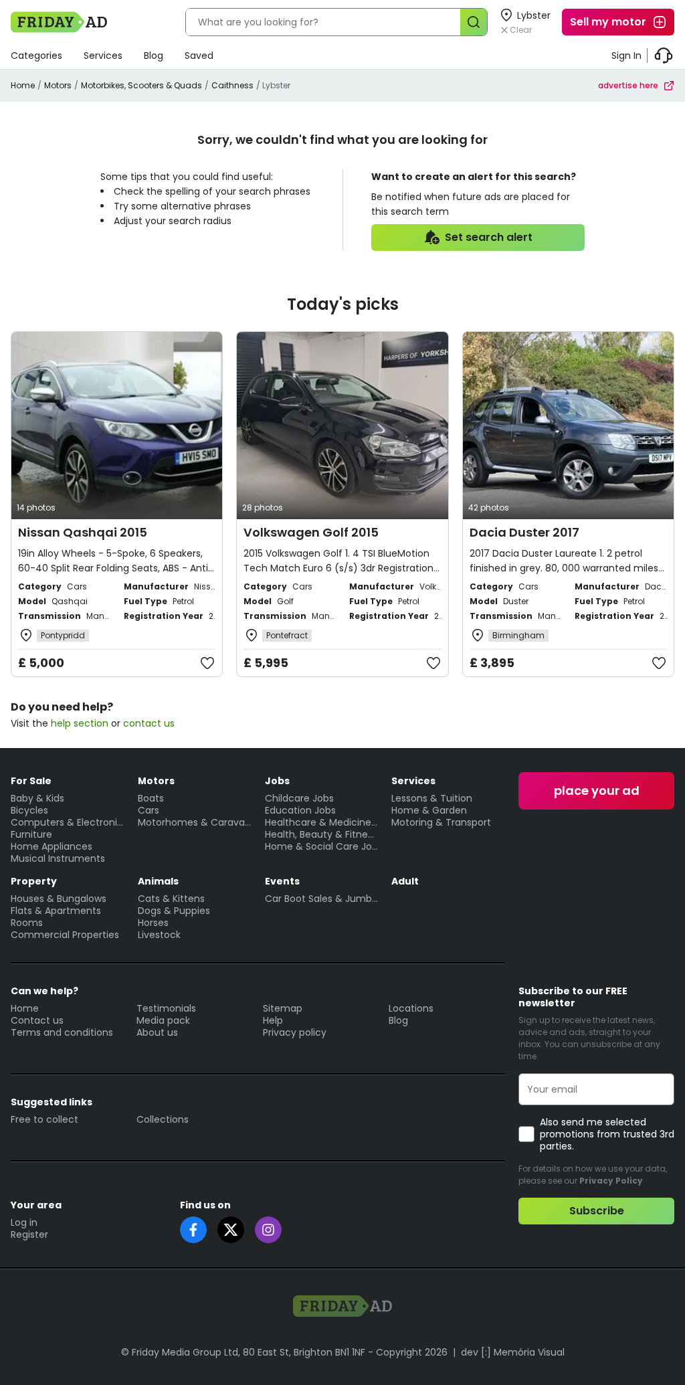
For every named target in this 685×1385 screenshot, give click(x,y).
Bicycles (29, 810)
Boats (151, 798)
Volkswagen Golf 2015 (311, 532)
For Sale (31, 781)
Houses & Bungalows (58, 899)
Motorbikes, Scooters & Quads (141, 85)
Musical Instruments (58, 858)
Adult (405, 881)
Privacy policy (294, 1032)
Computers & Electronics (67, 822)
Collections (162, 1119)
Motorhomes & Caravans (195, 822)
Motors (58, 85)
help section (79, 723)
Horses (153, 923)
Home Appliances (51, 846)
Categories (36, 55)
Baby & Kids (37, 798)
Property (34, 881)
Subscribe (596, 1210)
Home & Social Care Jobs (322, 846)
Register (29, 1234)
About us (157, 1032)
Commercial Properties (65, 935)
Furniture (31, 834)
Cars (148, 810)
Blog (153, 55)
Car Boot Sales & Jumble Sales (322, 899)
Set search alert (488, 237)
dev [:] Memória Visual (513, 1352)
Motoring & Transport (441, 822)
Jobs (277, 781)
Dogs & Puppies (174, 911)
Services (103, 55)
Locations (411, 1008)
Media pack (163, 1020)
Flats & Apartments (56, 911)
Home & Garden (429, 810)
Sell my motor (608, 21)
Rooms (27, 923)
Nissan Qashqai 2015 (82, 532)
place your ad (597, 790)
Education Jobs (300, 810)
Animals (158, 881)
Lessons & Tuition (431, 798)
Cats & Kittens (171, 899)
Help (273, 1020)
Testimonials (166, 1008)
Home (23, 85)
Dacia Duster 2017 (524, 532)
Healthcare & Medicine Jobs (322, 822)
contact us (149, 723)
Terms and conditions (62, 1032)
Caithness (232, 85)
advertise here (628, 85)
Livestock (159, 935)
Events (282, 881)
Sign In (626, 55)
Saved (199, 55)
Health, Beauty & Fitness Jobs (322, 834)
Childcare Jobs (299, 798)
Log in (24, 1222)
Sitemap (282, 1008)
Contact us (37, 1020)
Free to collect (44, 1119)
